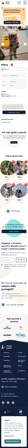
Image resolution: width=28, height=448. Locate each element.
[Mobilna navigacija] (25, 2)
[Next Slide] (25, 44)
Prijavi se (21, 260)
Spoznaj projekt (12, 22)
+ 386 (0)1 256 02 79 (9, 394)
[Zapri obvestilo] (23, 9)
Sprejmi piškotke (12, 441)
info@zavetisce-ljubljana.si (10, 396)
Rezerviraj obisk (13, 112)
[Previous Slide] (3, 44)
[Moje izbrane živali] (19, 2)
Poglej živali (14, 231)
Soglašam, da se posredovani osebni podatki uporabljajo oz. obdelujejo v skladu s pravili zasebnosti (15, 266)
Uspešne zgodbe (6, 122)
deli (13, 142)
